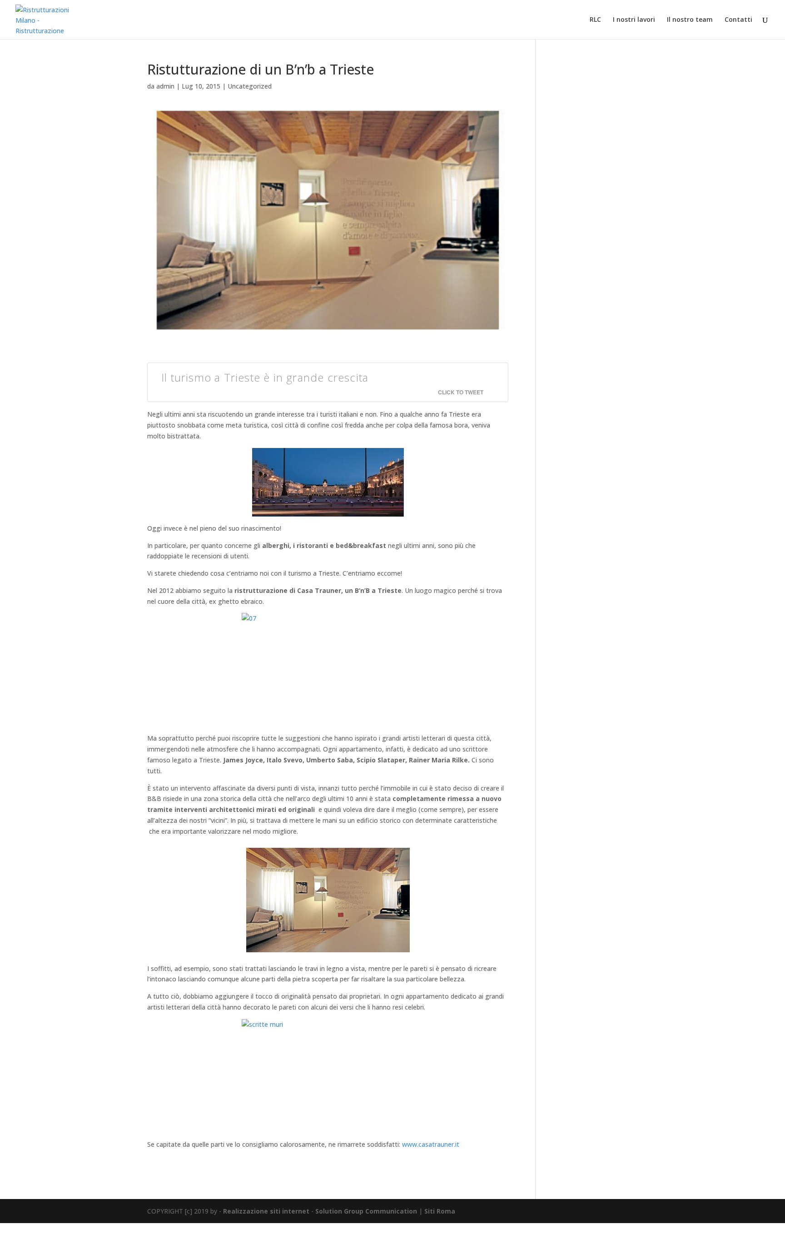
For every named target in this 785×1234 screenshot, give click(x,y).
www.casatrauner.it (430, 1144)
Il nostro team (690, 20)
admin (165, 86)
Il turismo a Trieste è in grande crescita (264, 377)
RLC (595, 20)
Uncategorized (250, 86)
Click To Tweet (460, 392)
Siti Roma (439, 1211)
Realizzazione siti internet (266, 1211)
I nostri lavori (634, 20)
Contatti (738, 20)
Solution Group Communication (366, 1211)
